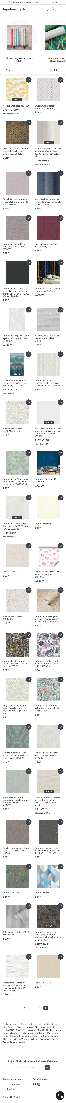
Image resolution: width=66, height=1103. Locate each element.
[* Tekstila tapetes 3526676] (17, 96)
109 (40, 1008)
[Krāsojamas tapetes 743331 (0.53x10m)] (17, 922)
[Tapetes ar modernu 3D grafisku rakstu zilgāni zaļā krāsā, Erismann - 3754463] (49, 371)
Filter (8, 70)
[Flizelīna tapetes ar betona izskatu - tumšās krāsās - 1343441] (17, 839)
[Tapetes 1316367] (49, 881)
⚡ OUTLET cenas (24, 2)
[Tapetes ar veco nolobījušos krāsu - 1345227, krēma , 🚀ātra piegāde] (17, 516)
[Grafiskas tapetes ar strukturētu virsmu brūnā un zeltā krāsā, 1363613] (17, 139)
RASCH (50, 1027)
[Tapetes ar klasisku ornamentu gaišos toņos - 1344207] (49, 743)
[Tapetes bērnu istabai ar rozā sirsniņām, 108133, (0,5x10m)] (49, 562)
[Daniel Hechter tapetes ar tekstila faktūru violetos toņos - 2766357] (17, 190)
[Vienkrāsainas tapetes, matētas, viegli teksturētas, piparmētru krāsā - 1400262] (17, 790)
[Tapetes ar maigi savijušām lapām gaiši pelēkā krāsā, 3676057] (17, 326)
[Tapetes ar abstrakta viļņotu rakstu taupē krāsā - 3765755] (17, 235)
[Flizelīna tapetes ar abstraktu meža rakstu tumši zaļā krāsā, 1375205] (17, 373)
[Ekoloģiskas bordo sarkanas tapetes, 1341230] (49, 233)
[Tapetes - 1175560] (17, 881)
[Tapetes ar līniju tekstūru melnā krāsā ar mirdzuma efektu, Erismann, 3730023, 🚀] (17, 281)
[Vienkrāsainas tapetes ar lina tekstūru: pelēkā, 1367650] (49, 326)
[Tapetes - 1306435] (17, 560)
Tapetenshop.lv (14, 9)
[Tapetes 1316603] (49, 512)
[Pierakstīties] (47, 1067)
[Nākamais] (45, 1008)
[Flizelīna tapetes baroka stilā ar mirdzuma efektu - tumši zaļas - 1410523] (17, 743)
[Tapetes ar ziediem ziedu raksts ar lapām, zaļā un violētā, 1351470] (49, 652)
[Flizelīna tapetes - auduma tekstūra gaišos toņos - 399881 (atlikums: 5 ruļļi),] (49, 142)
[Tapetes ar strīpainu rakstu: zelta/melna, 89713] (49, 278)
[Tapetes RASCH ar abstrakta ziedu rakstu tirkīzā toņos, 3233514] (49, 696)
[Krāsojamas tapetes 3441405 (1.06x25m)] (49, 95)
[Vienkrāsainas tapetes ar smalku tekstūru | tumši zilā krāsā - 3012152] (49, 190)
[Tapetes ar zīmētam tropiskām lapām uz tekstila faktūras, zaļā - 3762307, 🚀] (17, 470)
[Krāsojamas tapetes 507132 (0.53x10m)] (17, 418)
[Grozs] (54, 9)
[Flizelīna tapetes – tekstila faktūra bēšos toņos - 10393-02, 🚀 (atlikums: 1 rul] (49, 791)
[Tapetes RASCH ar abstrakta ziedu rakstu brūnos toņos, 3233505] (17, 652)
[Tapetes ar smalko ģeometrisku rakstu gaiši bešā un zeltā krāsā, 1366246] (49, 607)
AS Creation (38, 1027)
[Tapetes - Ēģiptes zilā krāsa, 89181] (49, 469)
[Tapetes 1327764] (49, 971)
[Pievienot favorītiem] (28, 80)
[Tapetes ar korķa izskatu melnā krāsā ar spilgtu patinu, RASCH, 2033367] (49, 839)
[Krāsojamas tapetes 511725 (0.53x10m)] (17, 606)
